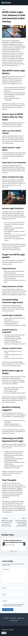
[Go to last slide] (4, 544)
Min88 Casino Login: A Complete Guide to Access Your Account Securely (7, 522)
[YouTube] (5, 633)
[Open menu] (25, 3)
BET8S (3, 40)
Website (5, 601)
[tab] (11, 551)
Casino (4, 9)
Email (5, 594)
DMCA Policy (21, 618)
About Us (13, 618)
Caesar (6, 544)
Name (5, 588)
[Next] (24, 544)
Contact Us (7, 618)
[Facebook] (3, 633)
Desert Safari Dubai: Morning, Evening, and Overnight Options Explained (20, 522)
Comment (6, 569)
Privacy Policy (14, 620)
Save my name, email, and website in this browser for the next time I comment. (14, 605)
